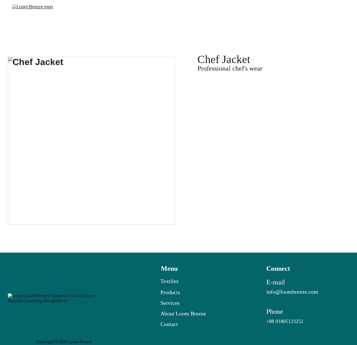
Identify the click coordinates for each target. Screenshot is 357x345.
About (168, 313)
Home (133, 14)
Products (170, 292)
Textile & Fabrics (228, 14)
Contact (336, 14)
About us (308, 14)
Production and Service (174, 14)
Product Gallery (273, 14)
